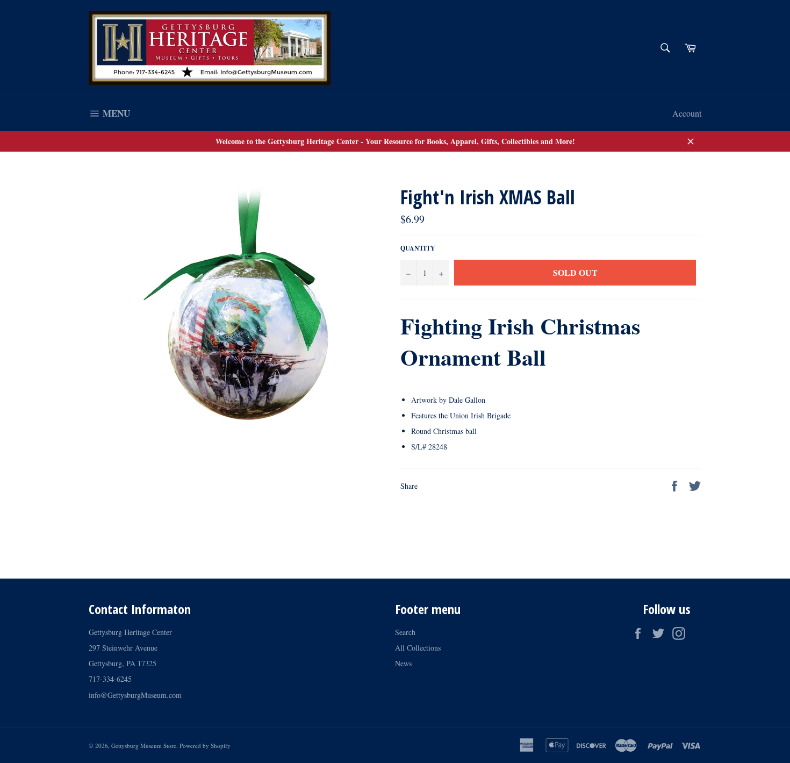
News (403, 663)
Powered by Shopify (205, 745)
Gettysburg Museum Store (143, 745)
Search (405, 632)
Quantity (417, 248)
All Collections (418, 648)
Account (686, 113)
